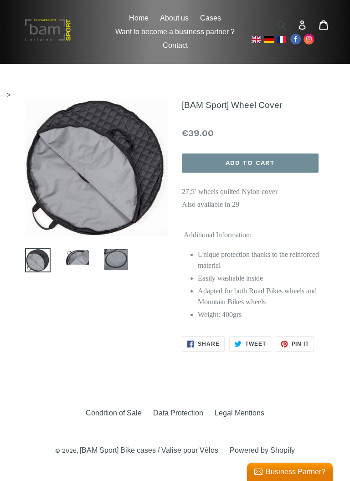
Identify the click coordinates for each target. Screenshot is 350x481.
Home (139, 18)
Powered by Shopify (262, 450)
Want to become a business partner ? (175, 32)
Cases (210, 18)
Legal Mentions (239, 413)
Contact (175, 45)
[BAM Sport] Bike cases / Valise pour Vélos (149, 450)
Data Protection (178, 413)
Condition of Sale (114, 413)
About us (174, 18)
